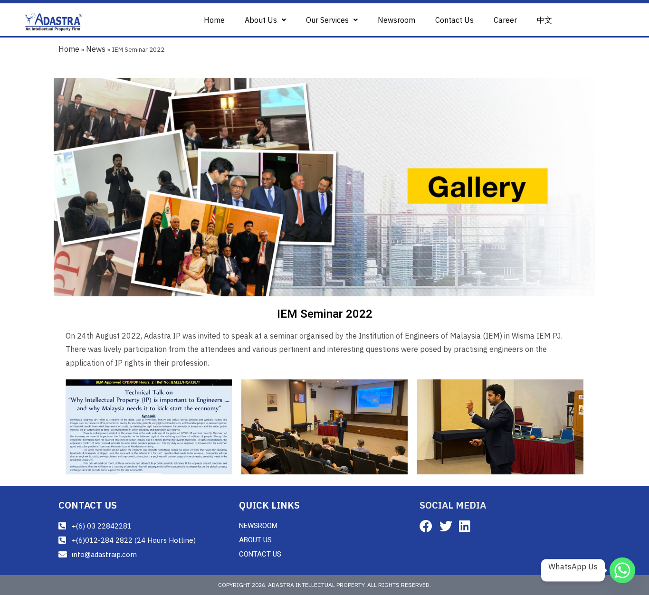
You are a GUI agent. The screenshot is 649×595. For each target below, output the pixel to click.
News (95, 49)
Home (214, 20)
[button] (265, 20)
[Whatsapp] (622, 570)
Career (505, 20)
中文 (544, 20)
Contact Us (454, 20)
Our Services (327, 20)
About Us (261, 20)
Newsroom (396, 20)
